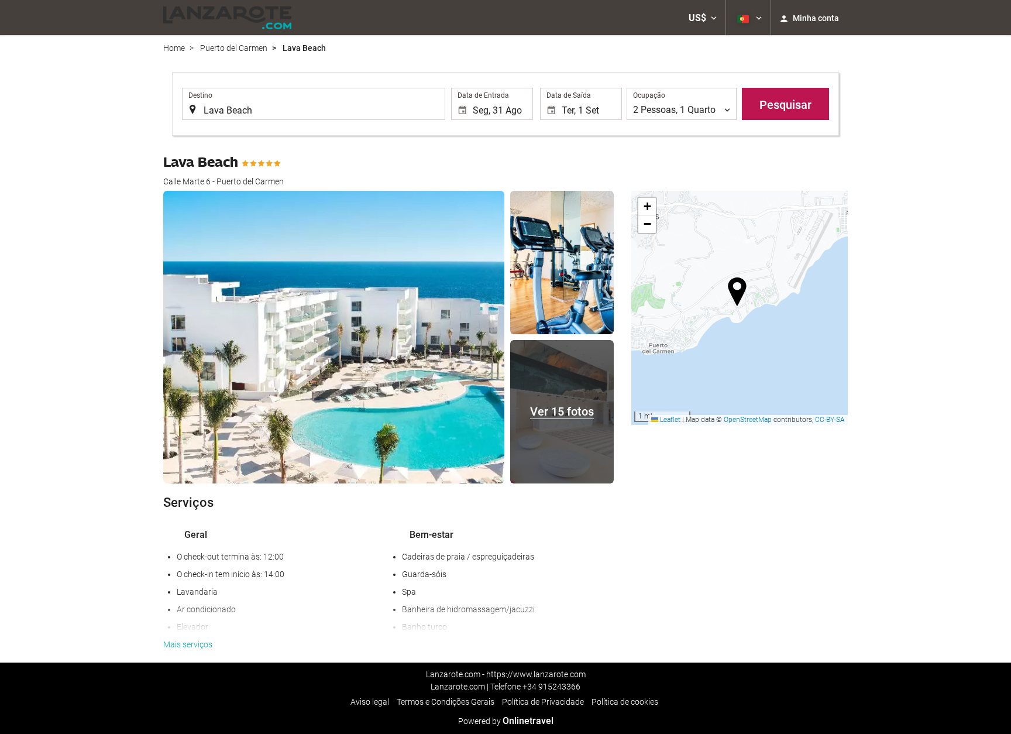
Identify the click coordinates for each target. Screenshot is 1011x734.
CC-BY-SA (830, 420)
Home (174, 48)
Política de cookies (625, 701)
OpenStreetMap (748, 420)
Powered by (505, 721)
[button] (702, 17)
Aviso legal (369, 701)
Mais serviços (187, 644)
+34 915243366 (551, 686)
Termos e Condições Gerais (445, 701)
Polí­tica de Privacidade (543, 701)
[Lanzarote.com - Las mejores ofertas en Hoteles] (227, 17)
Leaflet (669, 420)
